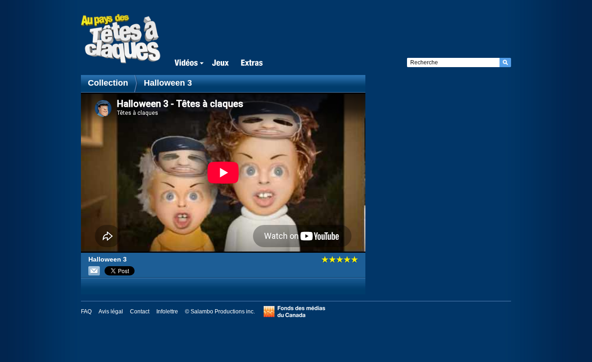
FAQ (86, 311)
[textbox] (453, 62)
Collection (109, 82)
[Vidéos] (187, 63)
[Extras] (251, 63)
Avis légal (111, 311)
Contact (139, 311)
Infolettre (167, 311)
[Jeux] (220, 63)
